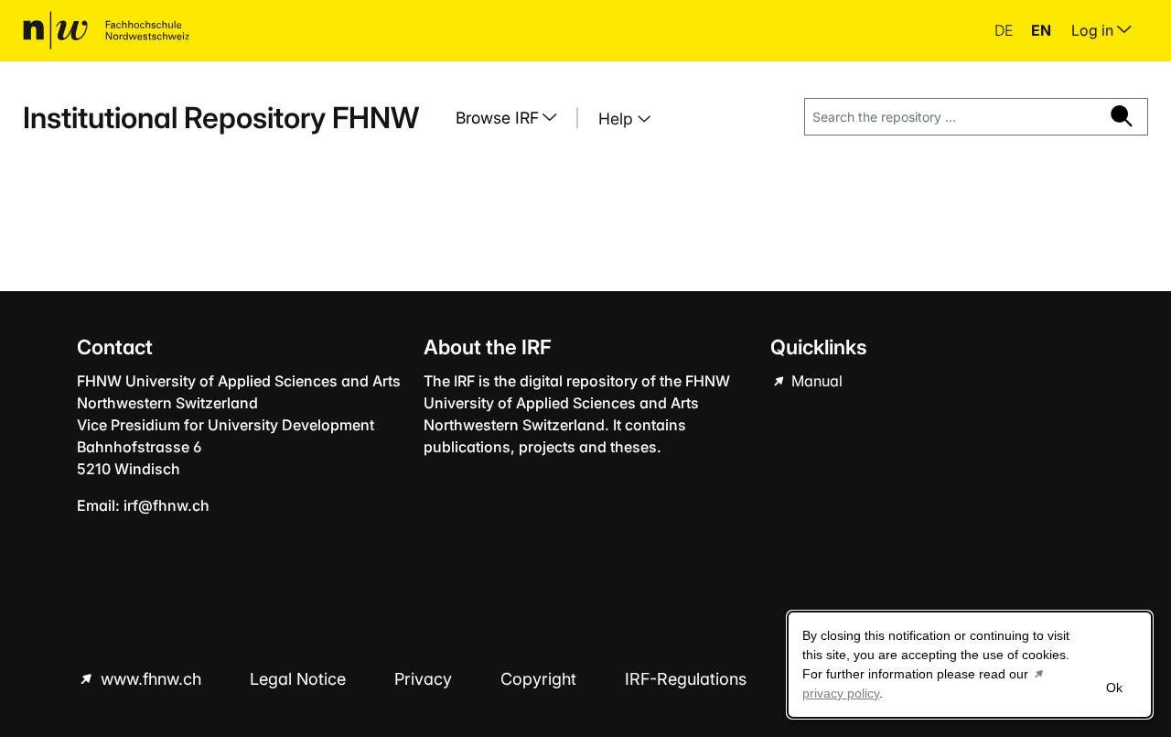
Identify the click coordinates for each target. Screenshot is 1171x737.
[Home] (106, 30)
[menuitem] (513, 118)
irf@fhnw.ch (166, 505)
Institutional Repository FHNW (221, 117)
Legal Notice (300, 678)
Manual (815, 381)
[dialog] (970, 665)
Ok (1114, 687)
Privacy (425, 678)
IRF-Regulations (686, 678)
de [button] (1005, 30)
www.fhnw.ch (151, 678)
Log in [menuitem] (1094, 30)
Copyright (540, 678)
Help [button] (618, 118)
